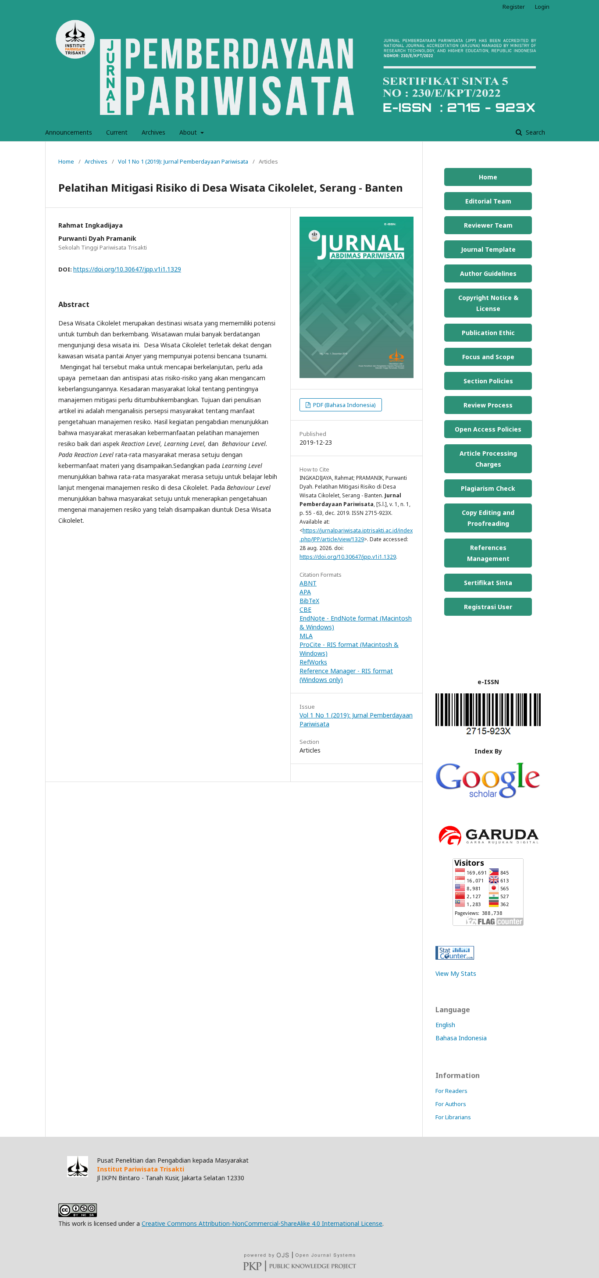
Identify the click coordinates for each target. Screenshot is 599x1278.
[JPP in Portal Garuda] (488, 846)
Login (542, 7)
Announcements (68, 132)
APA (305, 592)
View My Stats (455, 973)
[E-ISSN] (488, 734)
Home (66, 161)
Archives (153, 132)
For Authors (450, 1104)
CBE (305, 609)
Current (117, 132)
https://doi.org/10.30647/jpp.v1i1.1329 (127, 269)
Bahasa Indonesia (461, 1038)
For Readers (451, 1091)
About (189, 132)
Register (514, 7)
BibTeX (309, 600)
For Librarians (453, 1117)
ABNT (308, 583)
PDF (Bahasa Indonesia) (344, 405)
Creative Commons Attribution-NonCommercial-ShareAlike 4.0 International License (262, 1223)
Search (534, 132)
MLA (306, 636)
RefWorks (313, 662)
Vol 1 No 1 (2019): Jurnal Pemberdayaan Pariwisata (183, 161)
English (445, 1025)
